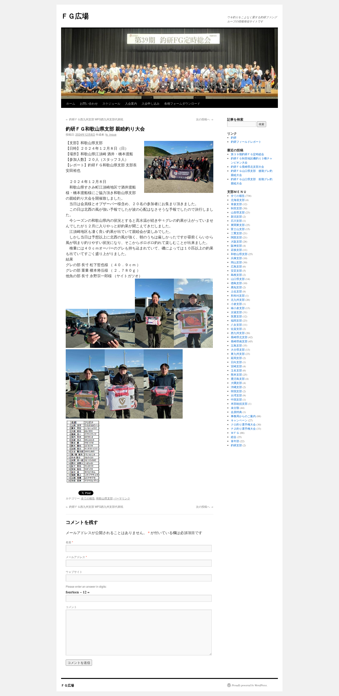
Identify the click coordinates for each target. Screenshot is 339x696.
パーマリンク (121, 498)
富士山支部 (238, 229)
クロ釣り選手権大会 (243, 424)
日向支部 (236, 362)
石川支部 (236, 220)
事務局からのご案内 (243, 416)
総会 (233, 437)
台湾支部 (236, 395)
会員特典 (236, 412)
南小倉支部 (238, 308)
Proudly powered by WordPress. (250, 685)
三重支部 (236, 233)
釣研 (233, 137)
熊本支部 (236, 374)
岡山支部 (236, 262)
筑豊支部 (236, 316)
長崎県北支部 (239, 337)
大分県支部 (238, 349)
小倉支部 (236, 304)
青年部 (235, 441)
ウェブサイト (74, 572)
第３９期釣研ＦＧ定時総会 (247, 154)
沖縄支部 (236, 387)
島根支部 (236, 275)
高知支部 (236, 287)
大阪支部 (236, 241)
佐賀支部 (236, 329)
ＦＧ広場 (75, 16)
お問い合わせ (89, 103)
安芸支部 (236, 270)
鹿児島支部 (238, 378)
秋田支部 (236, 208)
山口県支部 (238, 279)
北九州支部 (238, 299)
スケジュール (111, 103)
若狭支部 (236, 250)
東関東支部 (238, 225)
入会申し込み (151, 103)
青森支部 (236, 204)
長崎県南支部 (239, 341)
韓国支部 (236, 391)
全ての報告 (88, 498)
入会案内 (131, 103)
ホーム (70, 103)
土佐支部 (236, 291)
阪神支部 (236, 245)
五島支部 (236, 345)
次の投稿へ (204, 119)
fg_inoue (110, 134)
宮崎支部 (236, 366)
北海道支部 (238, 200)
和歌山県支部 (104, 498)
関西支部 (236, 237)
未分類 (235, 408)
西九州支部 (238, 333)
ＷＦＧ (235, 433)
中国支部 (236, 399)
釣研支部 (236, 445)
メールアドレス (76, 557)
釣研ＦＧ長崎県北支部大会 (247, 166)
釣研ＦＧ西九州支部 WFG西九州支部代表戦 (94, 119)
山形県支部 (238, 212)
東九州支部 (238, 354)
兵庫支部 (236, 258)
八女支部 (236, 324)
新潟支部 (236, 216)
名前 (69, 542)
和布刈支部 (238, 295)
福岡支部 (236, 320)
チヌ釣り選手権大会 (243, 428)
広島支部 (236, 266)
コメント (71, 607)
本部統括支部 (239, 403)
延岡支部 (236, 358)
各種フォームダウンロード (182, 103)
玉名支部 (236, 370)
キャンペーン (239, 420)
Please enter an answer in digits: (86, 586)
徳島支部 (236, 283)
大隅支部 (236, 383)
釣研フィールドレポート (246, 141)
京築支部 (236, 312)
